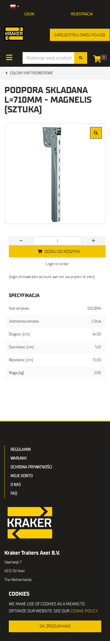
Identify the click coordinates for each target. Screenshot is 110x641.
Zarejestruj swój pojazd (79, 34)
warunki (18, 458)
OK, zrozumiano (55, 626)
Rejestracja (82, 14)
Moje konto (22, 476)
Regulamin (21, 449)
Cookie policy (84, 611)
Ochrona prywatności (31, 467)
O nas (16, 484)
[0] (99, 60)
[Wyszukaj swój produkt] (80, 58)
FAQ (14, 493)
